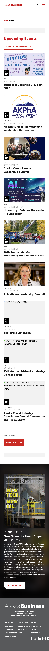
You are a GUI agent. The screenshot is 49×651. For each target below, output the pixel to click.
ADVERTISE (9, 623)
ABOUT (33, 630)
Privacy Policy (16, 615)
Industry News (24, 626)
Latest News (23, 623)
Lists (20, 633)
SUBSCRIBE (9, 626)
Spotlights (22, 630)
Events (33, 623)
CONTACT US (35, 633)
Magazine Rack (11, 633)
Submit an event (14, 442)
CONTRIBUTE (9, 630)
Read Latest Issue (14, 585)
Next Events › (10, 435)
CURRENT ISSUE (10, 636)
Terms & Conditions (30, 615)
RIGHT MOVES (36, 626)
